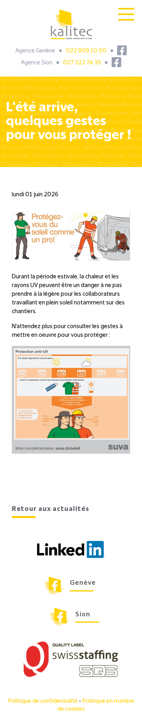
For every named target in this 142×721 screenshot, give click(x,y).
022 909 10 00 (86, 51)
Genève (83, 583)
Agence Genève (35, 51)
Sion (82, 615)
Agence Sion (36, 63)
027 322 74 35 (82, 63)
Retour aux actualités (50, 509)
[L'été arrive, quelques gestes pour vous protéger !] (71, 235)
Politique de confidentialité (43, 701)
